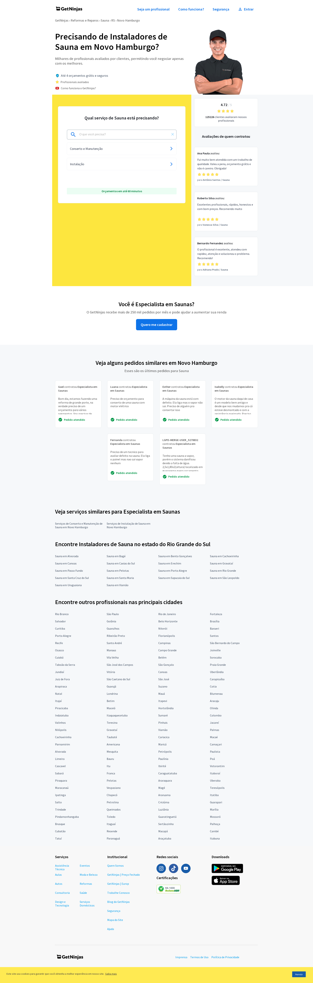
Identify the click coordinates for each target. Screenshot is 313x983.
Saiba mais (111, 973)
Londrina (112, 693)
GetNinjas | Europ (118, 883)
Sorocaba (216, 657)
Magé (161, 788)
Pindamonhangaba (67, 817)
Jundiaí (59, 672)
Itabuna (215, 838)
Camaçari (216, 744)
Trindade (60, 809)
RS (113, 20)
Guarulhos (113, 628)
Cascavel (60, 766)
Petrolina (113, 802)
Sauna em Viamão (117, 585)
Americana (113, 744)
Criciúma (163, 802)
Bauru (110, 759)
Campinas (164, 643)
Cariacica (163, 737)
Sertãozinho (166, 824)
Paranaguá (113, 838)
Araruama (164, 795)
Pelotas (111, 780)
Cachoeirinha (63, 737)
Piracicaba (61, 708)
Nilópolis (60, 730)
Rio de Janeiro (167, 614)
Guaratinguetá (167, 817)
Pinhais (163, 722)
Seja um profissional (153, 9)
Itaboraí (215, 773)
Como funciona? (191, 9)
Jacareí (214, 722)
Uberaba (215, 780)
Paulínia (163, 759)
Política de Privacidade (225, 957)
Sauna (105, 20)
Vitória (111, 672)
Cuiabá (59, 657)
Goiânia (111, 621)
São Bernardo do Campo (225, 643)
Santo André (114, 643)
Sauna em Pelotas (118, 570)
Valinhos (60, 722)
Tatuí (58, 838)
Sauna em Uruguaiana (68, 585)
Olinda (214, 708)
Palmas (214, 730)
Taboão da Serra (65, 664)
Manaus (111, 650)
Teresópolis (217, 788)
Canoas (162, 672)
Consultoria (62, 893)
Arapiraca (61, 686)
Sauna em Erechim (169, 563)
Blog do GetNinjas (118, 902)
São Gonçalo (166, 664)
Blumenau (216, 693)
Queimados (114, 809)
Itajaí (58, 701)
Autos (58, 883)
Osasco (59, 650)
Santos (214, 636)
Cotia (213, 686)
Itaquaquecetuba (117, 715)
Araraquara (165, 780)
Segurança (221, 9)
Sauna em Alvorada (66, 556)
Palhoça (215, 824)
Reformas (86, 883)
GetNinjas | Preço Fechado (123, 874)
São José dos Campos (120, 664)
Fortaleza (216, 614)
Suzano (162, 686)
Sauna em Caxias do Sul (121, 563)
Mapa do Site (115, 920)
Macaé (214, 737)
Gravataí (112, 730)
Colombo (216, 715)
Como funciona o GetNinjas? (78, 88)
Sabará (59, 773)
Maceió (111, 708)
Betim (110, 701)
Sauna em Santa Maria (120, 578)
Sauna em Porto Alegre (172, 570)
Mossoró (215, 817)
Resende (112, 831)
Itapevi (162, 701)
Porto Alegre (63, 636)
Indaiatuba (61, 715)
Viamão (163, 730)
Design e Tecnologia (62, 903)
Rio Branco (62, 614)
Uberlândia (217, 672)
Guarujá (111, 686)
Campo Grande (167, 650)
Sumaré (163, 715)
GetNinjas (61, 20)
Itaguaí (111, 824)
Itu (108, 766)
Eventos (85, 865)
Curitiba (60, 628)
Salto (58, 802)
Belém (162, 657)
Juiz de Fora (62, 679)
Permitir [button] (299, 974)
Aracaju (214, 701)
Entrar (249, 9)
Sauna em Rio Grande (223, 570)
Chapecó (112, 795)
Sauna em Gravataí (221, 563)
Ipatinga (60, 795)
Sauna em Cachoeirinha (224, 556)
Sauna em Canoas (66, 563)
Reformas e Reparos (85, 20)
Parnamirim (62, 744)
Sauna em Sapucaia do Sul (174, 578)
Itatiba (214, 795)
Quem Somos (115, 865)
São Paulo (113, 614)
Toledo (111, 817)
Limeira (59, 759)
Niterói (162, 628)
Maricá (162, 744)
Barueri (214, 628)
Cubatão (60, 831)
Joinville (215, 650)
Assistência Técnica (62, 867)
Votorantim (217, 766)
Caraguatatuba (167, 773)
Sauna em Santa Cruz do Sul (72, 578)
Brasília (214, 621)
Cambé (214, 831)
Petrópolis (165, 751)
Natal (58, 693)
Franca (111, 773)
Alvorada (60, 751)
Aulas (58, 874)
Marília (214, 809)
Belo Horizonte (168, 621)
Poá (212, 759)
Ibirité (162, 766)
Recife (59, 643)
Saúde (83, 893)
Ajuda (110, 929)
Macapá (163, 831)
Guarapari (216, 802)
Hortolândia (166, 708)
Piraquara (61, 780)
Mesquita (112, 751)
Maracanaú (61, 788)
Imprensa (181, 957)
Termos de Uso (199, 957)
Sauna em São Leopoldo (224, 578)
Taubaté (112, 737)
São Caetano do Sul (118, 679)
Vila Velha (113, 657)
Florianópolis (166, 636)
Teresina (112, 722)
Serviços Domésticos (87, 903)
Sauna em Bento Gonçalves (175, 556)
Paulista (215, 751)
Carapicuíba (217, 679)
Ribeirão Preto (116, 636)
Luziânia (163, 809)
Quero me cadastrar (156, 324)
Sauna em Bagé (116, 556)
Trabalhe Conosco (118, 893)
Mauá (161, 693)
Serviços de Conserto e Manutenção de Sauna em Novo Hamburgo (79, 525)
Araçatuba (164, 838)
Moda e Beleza (88, 874)
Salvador (60, 621)
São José (163, 679)
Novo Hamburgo (128, 20)
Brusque (60, 824)
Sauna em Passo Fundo (69, 570)
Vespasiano (114, 788)
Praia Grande (218, 664)
